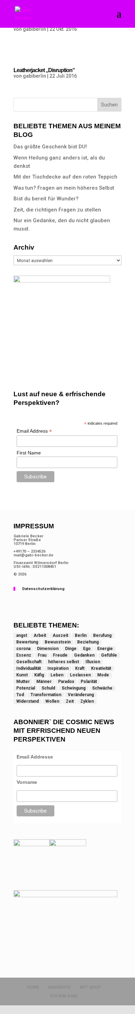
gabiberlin (34, 29)
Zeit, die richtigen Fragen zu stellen (57, 210)
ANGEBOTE (59, 987)
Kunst (22, 675)
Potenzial (25, 688)
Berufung (102, 635)
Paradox (66, 681)
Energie (105, 648)
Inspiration (58, 668)
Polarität (89, 681)
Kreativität (101, 668)
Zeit (70, 701)
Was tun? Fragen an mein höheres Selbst (64, 188)
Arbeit (40, 635)
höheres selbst (63, 661)
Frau (42, 655)
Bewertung (27, 642)
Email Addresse (35, 756)
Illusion (93, 661)
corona (23, 648)
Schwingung (74, 688)
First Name (29, 453)
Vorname (27, 782)
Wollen (52, 701)
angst (21, 635)
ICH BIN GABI (64, 996)
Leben (57, 675)
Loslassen (80, 675)
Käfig (39, 675)
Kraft (79, 668)
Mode (103, 675)
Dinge (70, 648)
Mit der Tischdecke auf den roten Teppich (65, 177)
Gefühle (109, 655)
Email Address (34, 431)
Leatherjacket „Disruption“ (44, 70)
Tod (20, 694)
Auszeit (60, 635)
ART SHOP (90, 987)
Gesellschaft (29, 661)
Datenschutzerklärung (43, 589)
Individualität (28, 668)
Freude (60, 655)
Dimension (47, 648)
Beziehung (88, 642)
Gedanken (84, 655)
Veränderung (81, 694)
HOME (33, 987)
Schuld (48, 688)
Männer (44, 681)
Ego (87, 648)
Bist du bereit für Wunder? (46, 199)
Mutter (23, 681)
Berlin (81, 635)
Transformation (45, 694)
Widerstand (27, 701)
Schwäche (102, 688)
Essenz (23, 655)
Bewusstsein (58, 642)
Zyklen (87, 701)
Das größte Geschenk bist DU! (50, 147)
